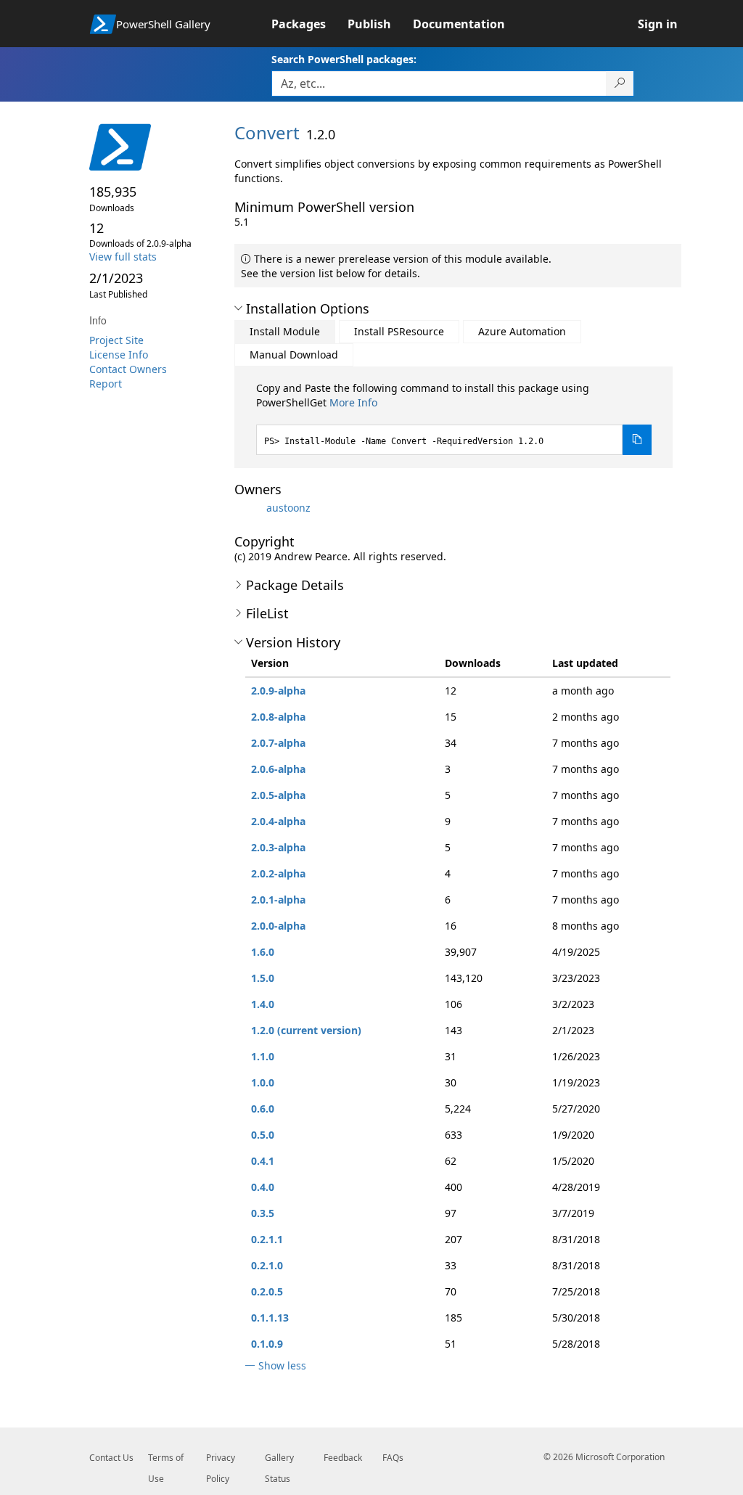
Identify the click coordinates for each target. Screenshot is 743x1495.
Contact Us (111, 1457)
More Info (353, 402)
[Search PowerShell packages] (620, 83)
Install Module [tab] (285, 331)
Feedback (343, 1457)
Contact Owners (128, 369)
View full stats (123, 256)
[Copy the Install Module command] (637, 440)
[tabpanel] (454, 418)
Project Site (116, 340)
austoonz (288, 508)
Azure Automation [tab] (522, 331)
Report (105, 383)
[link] (309, 24)
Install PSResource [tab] (399, 331)
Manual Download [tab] (294, 354)
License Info (118, 354)
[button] (238, 308)
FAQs (392, 1457)
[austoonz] (248, 508)
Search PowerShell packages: (343, 59)
